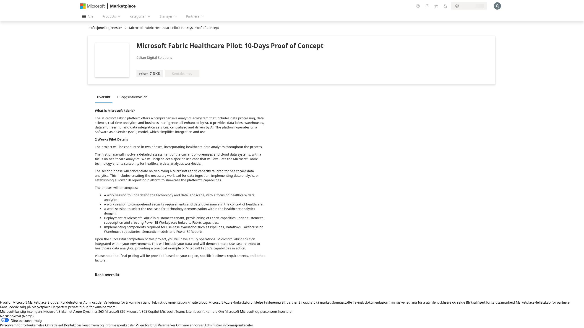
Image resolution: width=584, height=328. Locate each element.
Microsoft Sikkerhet (57, 311)
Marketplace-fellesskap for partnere (543, 302)
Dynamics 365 (93, 311)
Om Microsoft (228, 311)
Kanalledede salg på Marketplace (25, 307)
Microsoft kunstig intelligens (21, 311)
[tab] (105, 97)
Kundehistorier (71, 302)
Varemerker (166, 325)
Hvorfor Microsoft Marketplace (23, 302)
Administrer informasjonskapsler (228, 325)
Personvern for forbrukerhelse (22, 325)
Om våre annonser (189, 325)
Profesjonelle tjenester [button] (105, 28)
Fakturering (272, 302)
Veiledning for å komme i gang (127, 302)
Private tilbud (198, 302)
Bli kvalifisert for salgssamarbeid (490, 302)
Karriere (211, 311)
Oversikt (103, 97)
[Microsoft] (92, 6)
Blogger (53, 302)
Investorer (285, 311)
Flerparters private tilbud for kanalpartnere (83, 307)
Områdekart (54, 325)
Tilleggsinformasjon (132, 97)
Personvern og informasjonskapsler (108, 325)
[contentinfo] (126, 28)
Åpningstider (93, 302)
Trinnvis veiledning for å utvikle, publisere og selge (427, 302)
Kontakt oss (72, 325)
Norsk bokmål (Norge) (17, 316)
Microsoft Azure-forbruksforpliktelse (236, 302)
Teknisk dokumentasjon (169, 302)
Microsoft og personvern (258, 311)
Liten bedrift (195, 311)
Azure (77, 311)
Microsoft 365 (115, 311)
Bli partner (289, 302)
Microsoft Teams (172, 311)
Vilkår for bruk (146, 325)
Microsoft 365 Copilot (142, 311)
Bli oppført (306, 302)
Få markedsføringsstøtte (334, 302)
